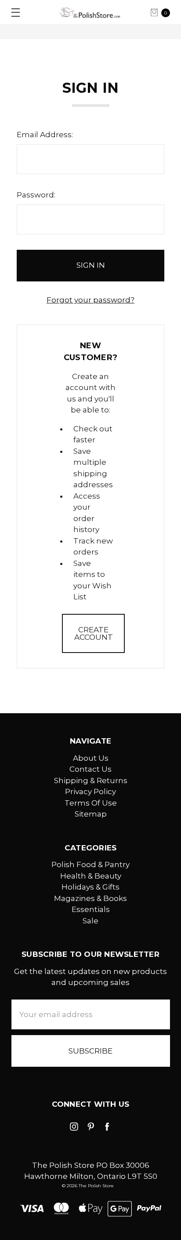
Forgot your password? (90, 299)
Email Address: (45, 134)
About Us (91, 758)
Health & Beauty (90, 876)
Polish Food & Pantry (90, 864)
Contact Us (90, 769)
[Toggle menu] (12, 12)
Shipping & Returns (90, 780)
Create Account (93, 633)
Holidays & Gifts (90, 887)
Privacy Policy (90, 791)
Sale (90, 920)
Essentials (91, 909)
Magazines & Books (90, 898)
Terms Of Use (91, 803)
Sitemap (91, 814)
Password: (36, 194)
